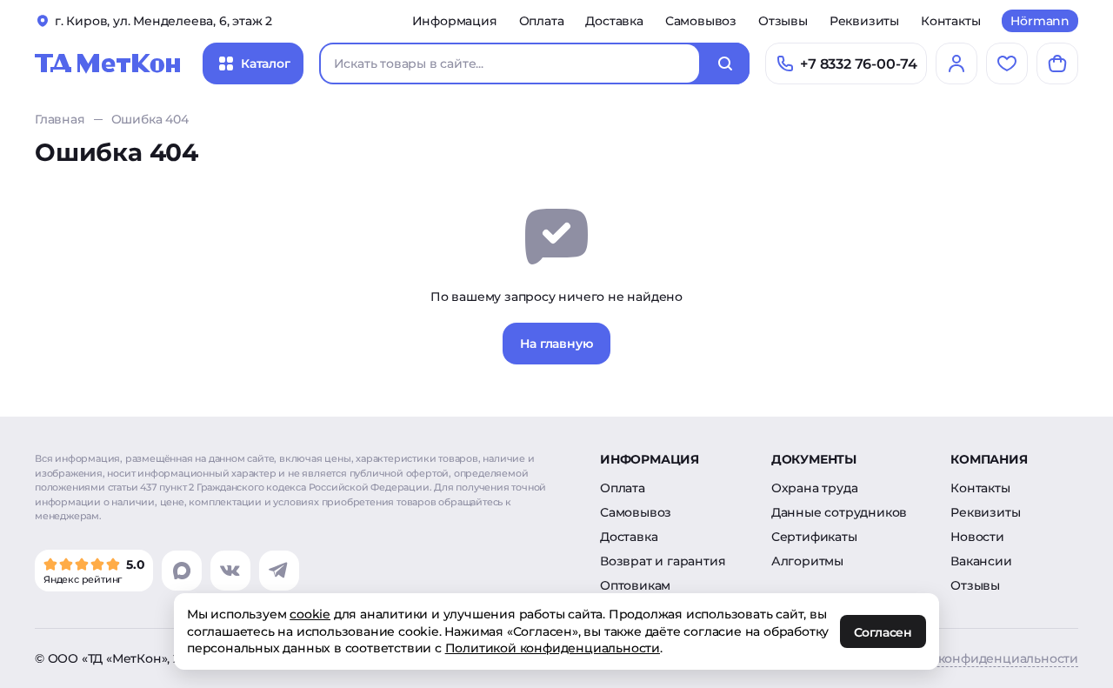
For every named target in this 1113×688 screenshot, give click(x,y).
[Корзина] (1057, 63)
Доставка (614, 21)
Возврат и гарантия (662, 561)
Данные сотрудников (839, 512)
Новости (977, 536)
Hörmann (1040, 21)
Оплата (541, 21)
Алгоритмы (807, 561)
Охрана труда (814, 488)
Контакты (950, 21)
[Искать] (725, 63)
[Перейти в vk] (230, 571)
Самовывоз (700, 21)
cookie (310, 614)
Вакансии (980, 561)
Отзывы (783, 21)
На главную (556, 343)
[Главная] (108, 63)
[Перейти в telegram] (279, 571)
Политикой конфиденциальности (552, 648)
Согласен (883, 632)
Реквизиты (864, 21)
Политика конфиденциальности (975, 658)
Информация (454, 21)
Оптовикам (635, 585)
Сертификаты (814, 536)
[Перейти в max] (182, 571)
